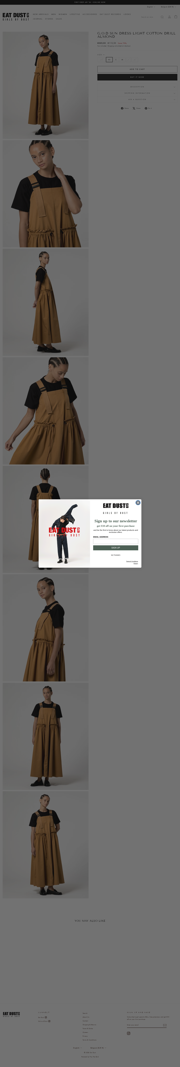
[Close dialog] (138, 502)
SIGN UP (115, 548)
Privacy (136, 563)
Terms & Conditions (132, 561)
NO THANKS (115, 555)
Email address (100, 537)
